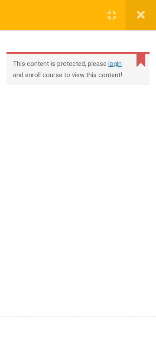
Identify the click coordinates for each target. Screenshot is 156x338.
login (115, 64)
